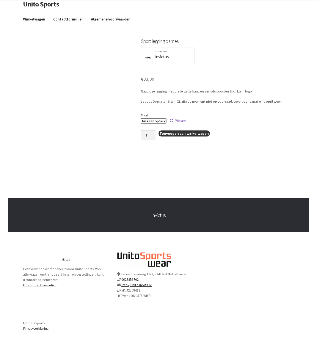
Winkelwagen (34, 19)
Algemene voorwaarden (110, 19)
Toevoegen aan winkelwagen (184, 133)
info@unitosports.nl (136, 285)
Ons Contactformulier (39, 285)
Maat (144, 115)
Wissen (180, 120)
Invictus (162, 56)
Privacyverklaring (36, 328)
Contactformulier (68, 19)
